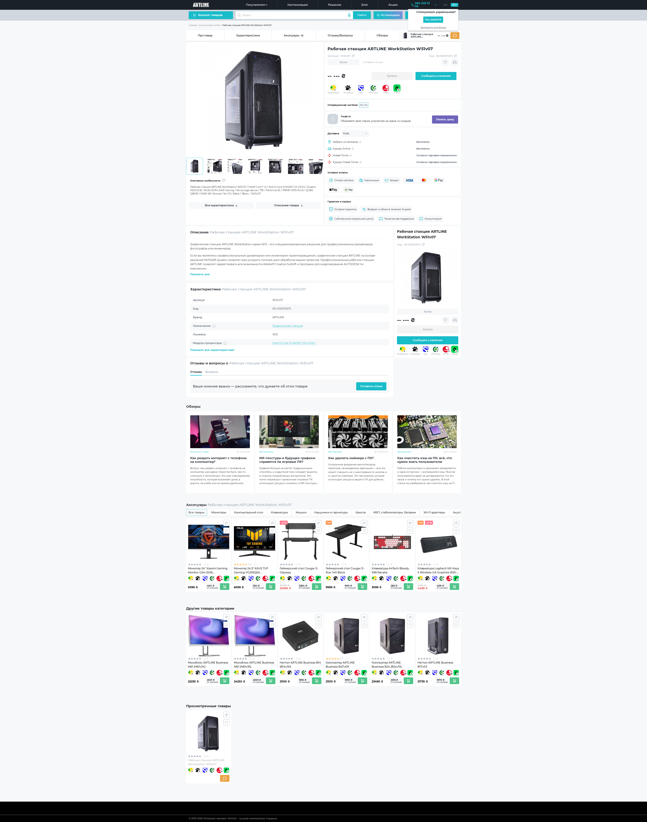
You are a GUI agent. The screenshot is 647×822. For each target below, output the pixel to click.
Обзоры (382, 35)
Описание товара (286, 205)
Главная (193, 25)
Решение (334, 4)
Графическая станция (287, 325)
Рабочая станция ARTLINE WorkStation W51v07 (247, 25)
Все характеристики (219, 205)
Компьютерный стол (248, 512)
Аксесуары (293, 35)
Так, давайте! (433, 19)
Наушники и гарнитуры (331, 512)
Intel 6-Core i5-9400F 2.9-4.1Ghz (293, 343)
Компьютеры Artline (209, 25)
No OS (363, 105)
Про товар (205, 35)
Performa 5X (280, 351)
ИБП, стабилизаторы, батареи (394, 512)
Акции (393, 4)
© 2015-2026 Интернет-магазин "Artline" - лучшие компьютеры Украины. (233, 818)
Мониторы (218, 512)
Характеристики (248, 35)
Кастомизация (297, 4)
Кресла (361, 512)
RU (454, 4)
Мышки (301, 512)
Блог (364, 4)
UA (445, 4)
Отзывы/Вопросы (340, 35)
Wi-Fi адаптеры (434, 512)
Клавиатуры (279, 512)
